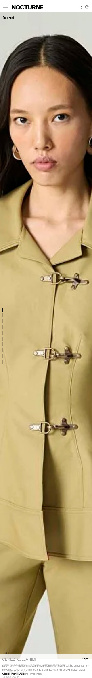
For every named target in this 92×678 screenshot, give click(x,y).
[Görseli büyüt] (6, 653)
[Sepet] (87, 7)
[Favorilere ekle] (86, 653)
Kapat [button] (85, 658)
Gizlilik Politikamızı (13, 673)
